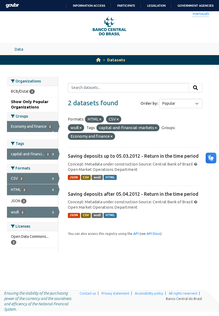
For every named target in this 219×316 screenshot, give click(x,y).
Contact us (88, 293)
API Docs (154, 233)
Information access (89, 5)
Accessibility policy (149, 293)
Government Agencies (196, 5)
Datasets (116, 60)
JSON (74, 177)
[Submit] (195, 88)
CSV (86, 177)
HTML (110, 177)
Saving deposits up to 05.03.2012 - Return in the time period (133, 156)
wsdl (97, 177)
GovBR (12, 5)
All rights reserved (183, 293)
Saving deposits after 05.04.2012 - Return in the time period (133, 194)
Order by (148, 103)
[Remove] (100, 119)
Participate (126, 5)
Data (18, 49)
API (136, 233)
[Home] (98, 60)
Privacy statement (115, 293)
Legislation (156, 5)
